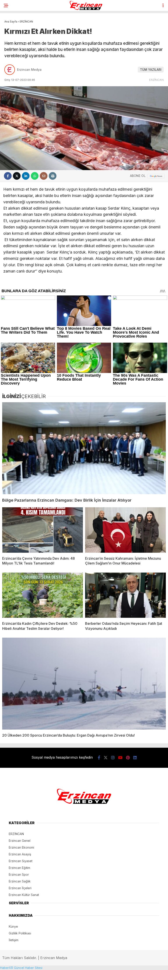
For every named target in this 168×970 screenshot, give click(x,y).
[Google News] (156, 176)
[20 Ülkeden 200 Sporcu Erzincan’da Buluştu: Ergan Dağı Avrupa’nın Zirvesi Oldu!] (84, 684)
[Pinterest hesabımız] (128, 757)
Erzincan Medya (29, 69)
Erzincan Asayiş (20, 854)
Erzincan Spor (19, 874)
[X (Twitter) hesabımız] (106, 757)
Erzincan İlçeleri (20, 888)
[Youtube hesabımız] (120, 757)
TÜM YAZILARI (150, 69)
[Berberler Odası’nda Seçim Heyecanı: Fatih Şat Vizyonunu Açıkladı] (125, 595)
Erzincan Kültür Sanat (24, 895)
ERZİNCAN (156, 79)
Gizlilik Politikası (20, 933)
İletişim (13, 940)
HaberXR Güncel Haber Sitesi (21, 968)
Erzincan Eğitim (19, 868)
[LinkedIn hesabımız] (135, 757)
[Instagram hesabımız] (113, 757)
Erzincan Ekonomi (21, 847)
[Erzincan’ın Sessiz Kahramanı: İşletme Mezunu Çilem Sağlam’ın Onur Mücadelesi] (125, 530)
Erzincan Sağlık (20, 881)
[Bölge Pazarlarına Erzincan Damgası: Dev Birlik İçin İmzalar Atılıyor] (84, 448)
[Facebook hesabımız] (99, 757)
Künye (13, 926)
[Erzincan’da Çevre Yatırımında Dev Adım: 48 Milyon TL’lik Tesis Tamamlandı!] (42, 530)
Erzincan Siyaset (20, 861)
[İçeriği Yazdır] (52, 176)
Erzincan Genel (19, 840)
